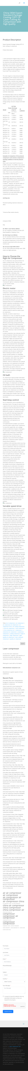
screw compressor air (15, 927)
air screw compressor (16, 903)
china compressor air (9, 630)
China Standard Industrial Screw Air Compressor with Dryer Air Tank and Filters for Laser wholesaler (13, 745)
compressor (18, 630)
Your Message (6, 985)
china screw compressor (7, 912)
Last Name (5, 952)
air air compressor (10, 623)
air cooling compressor (18, 626)
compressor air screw (7, 920)
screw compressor (6, 927)
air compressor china (13, 901)
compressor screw (6, 925)
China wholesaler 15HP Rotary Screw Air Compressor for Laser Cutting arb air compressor (13, 701)
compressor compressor (9, 923)
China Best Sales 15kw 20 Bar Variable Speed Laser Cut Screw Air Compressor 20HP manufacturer (14, 781)
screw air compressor (15, 925)
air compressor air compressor (10, 625)
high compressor (14, 635)
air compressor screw (7, 903)
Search (22, 643)
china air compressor (9, 628)
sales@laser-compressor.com (12, 667)
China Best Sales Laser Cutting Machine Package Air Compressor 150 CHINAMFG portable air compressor (13, 682)
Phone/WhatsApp (7, 965)
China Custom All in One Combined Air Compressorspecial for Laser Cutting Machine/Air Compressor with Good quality (13, 688)
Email (4, 959)
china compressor (20, 628)
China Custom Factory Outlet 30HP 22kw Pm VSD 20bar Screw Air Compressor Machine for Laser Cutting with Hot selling (14, 732)
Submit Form (8, 1011)
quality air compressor (15, 639)
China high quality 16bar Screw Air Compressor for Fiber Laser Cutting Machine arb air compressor (14, 713)
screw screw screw (7, 929)
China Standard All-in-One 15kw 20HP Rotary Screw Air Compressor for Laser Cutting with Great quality (14, 863)
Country (5, 978)
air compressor (20, 623)
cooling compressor (15, 633)
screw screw (22, 927)
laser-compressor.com (15, 1046)
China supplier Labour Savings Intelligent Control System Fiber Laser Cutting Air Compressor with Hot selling (13, 751)
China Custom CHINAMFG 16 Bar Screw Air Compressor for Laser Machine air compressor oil (13, 787)
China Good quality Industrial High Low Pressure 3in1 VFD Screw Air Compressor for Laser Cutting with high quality (14, 869)
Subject (5, 972)
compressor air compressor (10, 632)
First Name (5, 946)
